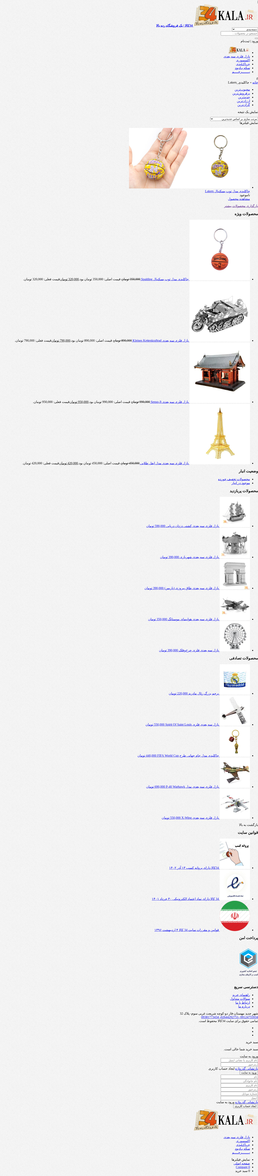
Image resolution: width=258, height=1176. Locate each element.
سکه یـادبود (242, 68)
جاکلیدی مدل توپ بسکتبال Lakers (227, 191)
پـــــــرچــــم (241, 71)
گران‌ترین (243, 105)
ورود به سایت (248, 1072)
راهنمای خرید (241, 995)
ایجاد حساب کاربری (245, 1106)
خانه (255, 82)
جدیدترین (244, 97)
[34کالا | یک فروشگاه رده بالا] (239, 52)
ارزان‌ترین (243, 101)
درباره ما (244, 1006)
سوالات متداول (240, 998)
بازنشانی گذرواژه (246, 1068)
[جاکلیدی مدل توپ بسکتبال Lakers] (189, 187)
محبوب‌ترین (242, 89)
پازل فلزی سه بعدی (237, 56)
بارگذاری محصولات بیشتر (241, 206)
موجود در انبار (241, 483)
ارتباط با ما (242, 1002)
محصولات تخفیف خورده (234, 479)
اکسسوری (243, 60)
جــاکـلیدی (243, 64)
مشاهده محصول (239, 199)
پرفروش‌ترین (241, 93)
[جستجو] (256, 38)
